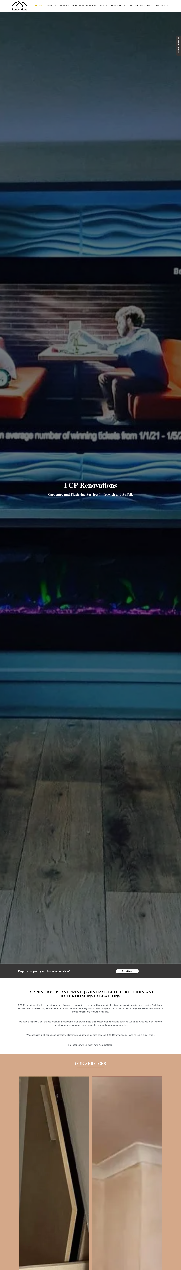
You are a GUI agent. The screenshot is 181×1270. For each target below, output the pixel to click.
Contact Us (161, 5)
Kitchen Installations (138, 5)
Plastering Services (84, 5)
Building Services (110, 5)
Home (38, 5)
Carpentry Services (57, 5)
